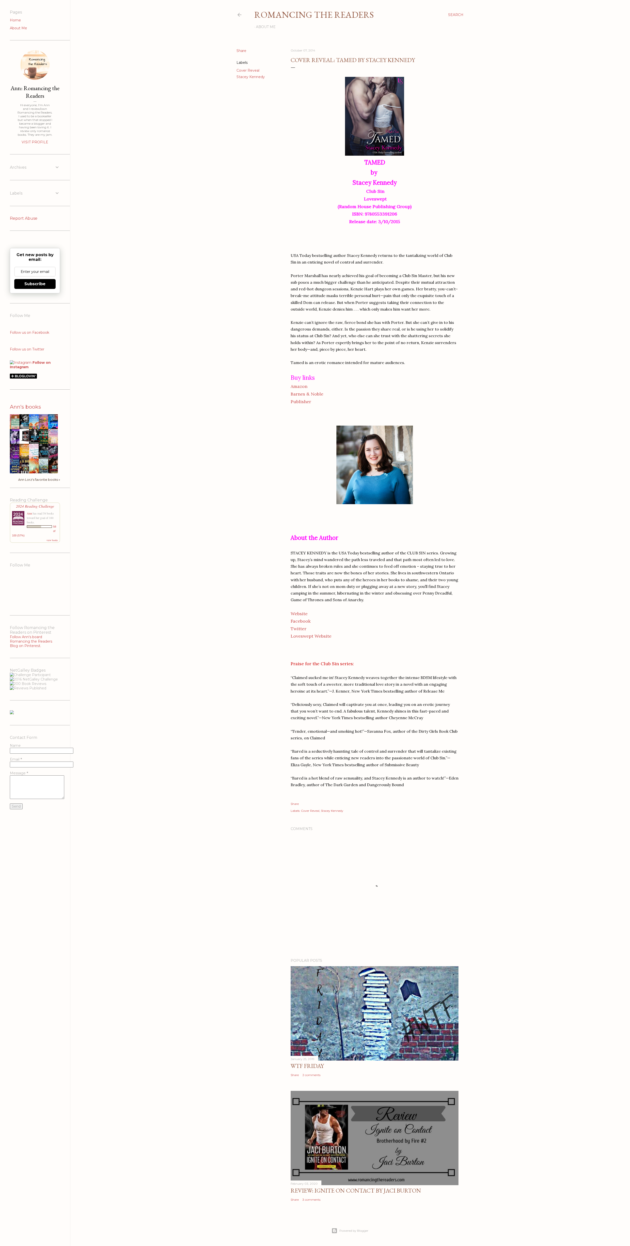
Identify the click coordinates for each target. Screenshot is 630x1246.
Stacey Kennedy (250, 77)
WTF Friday (307, 1066)
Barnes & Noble (307, 394)
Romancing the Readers (314, 14)
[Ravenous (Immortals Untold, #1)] (25, 441)
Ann (29, 513)
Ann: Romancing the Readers (35, 92)
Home (15, 20)
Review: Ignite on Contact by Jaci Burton (356, 1190)
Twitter (298, 628)
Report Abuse (23, 218)
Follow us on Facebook (29, 332)
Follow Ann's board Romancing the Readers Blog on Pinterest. (31, 641)
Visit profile (35, 142)
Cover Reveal (247, 70)
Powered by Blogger (353, 1230)
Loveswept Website (311, 636)
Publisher (301, 401)
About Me (266, 27)
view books (52, 540)
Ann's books (25, 407)
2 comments (311, 1075)
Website (299, 613)
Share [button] (241, 51)
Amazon (299, 386)
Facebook (301, 621)
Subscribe (35, 284)
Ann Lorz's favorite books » (39, 480)
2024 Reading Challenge (35, 506)
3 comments (311, 1199)
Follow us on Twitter (27, 349)
